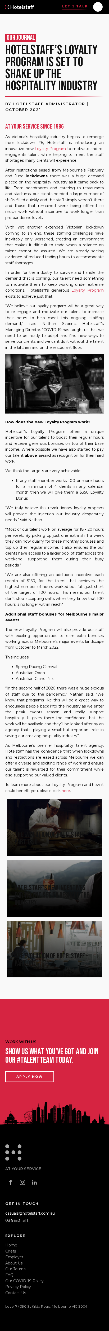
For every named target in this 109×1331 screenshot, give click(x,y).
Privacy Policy (18, 1286)
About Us (13, 1263)
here (66, 790)
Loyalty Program (50, 148)
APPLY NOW (29, 1077)
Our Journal (15, 1269)
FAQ (9, 1274)
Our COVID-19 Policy (24, 1281)
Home (11, 1245)
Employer (14, 1257)
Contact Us (15, 1292)
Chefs (10, 1251)
